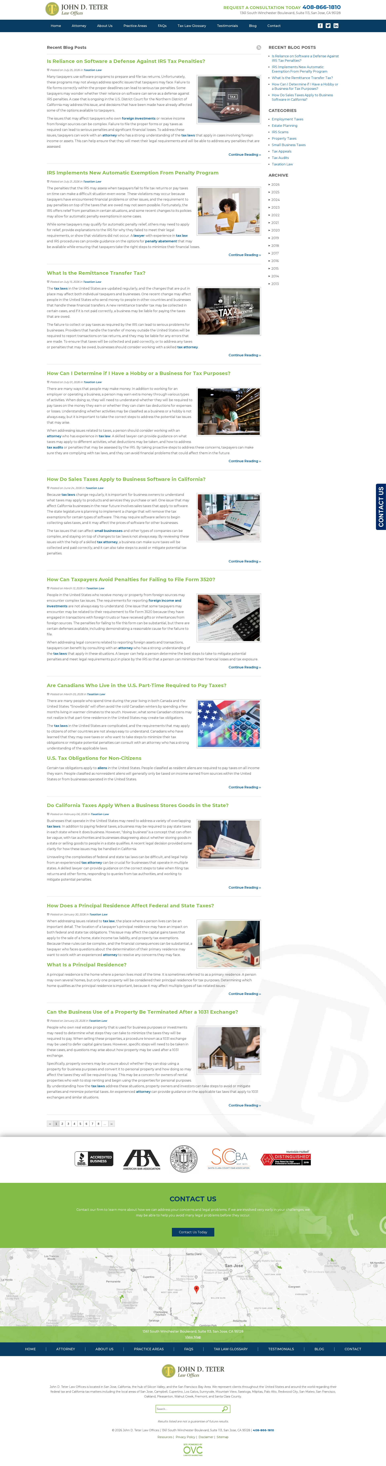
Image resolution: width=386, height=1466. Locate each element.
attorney (109, 135)
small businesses (108, 531)
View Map (193, 1337)
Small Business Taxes (289, 145)
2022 (274, 215)
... (105, 1123)
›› (112, 1123)
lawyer (139, 236)
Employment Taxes (287, 119)
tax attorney (187, 347)
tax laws (188, 135)
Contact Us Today (193, 1232)
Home (56, 26)
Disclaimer (206, 1437)
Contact (274, 26)
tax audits (55, 447)
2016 (274, 261)
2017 (274, 253)
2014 (274, 276)
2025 (274, 192)
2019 (274, 238)
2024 (274, 200)
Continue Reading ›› (245, 155)
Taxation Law (92, 70)
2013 (274, 284)
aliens (102, 768)
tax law (182, 236)
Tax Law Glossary (192, 26)
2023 (274, 207)
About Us (105, 26)
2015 (274, 268)
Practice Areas (135, 26)
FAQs (162, 26)
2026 (274, 184)
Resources (164, 1437)
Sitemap (223, 1437)
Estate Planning (285, 126)
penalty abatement (161, 241)
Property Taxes (284, 138)
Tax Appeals (281, 151)
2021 (274, 223)
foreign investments (139, 118)
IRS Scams (280, 132)
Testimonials (227, 26)
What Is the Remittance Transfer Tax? (302, 78)
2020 (274, 230)
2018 (274, 246)
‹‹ (50, 1123)
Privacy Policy (185, 1437)
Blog (253, 26)
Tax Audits (280, 158)
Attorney (79, 26)
